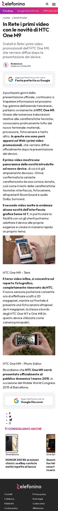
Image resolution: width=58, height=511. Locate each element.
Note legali (38, 498)
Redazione (16, 63)
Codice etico (39, 503)
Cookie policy (11, 508)
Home (7, 18)
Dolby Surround (13, 199)
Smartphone (20, 18)
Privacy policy (39, 494)
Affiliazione (38, 508)
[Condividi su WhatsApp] (10, 423)
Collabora (9, 498)
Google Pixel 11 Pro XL (28, 10)
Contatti (8, 494)
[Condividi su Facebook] (9, 413)
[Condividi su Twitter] (10, 416)
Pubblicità (9, 503)
